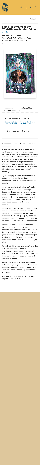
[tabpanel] (20, 217)
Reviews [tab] (32, 144)
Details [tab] (23, 144)
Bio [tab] (16, 144)
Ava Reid (5, 32)
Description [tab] (6, 144)
